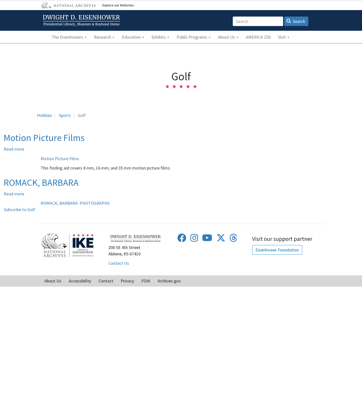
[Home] (82, 21)
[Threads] (233, 239)
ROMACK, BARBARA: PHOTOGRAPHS (75, 203)
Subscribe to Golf (19, 209)
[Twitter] (220, 239)
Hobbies (44, 115)
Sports (65, 115)
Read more (14, 149)
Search (298, 21)
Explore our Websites (118, 5)
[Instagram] (194, 239)
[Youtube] (207, 239)
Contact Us (118, 263)
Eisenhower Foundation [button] (277, 250)
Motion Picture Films (60, 158)
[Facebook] (181, 239)
